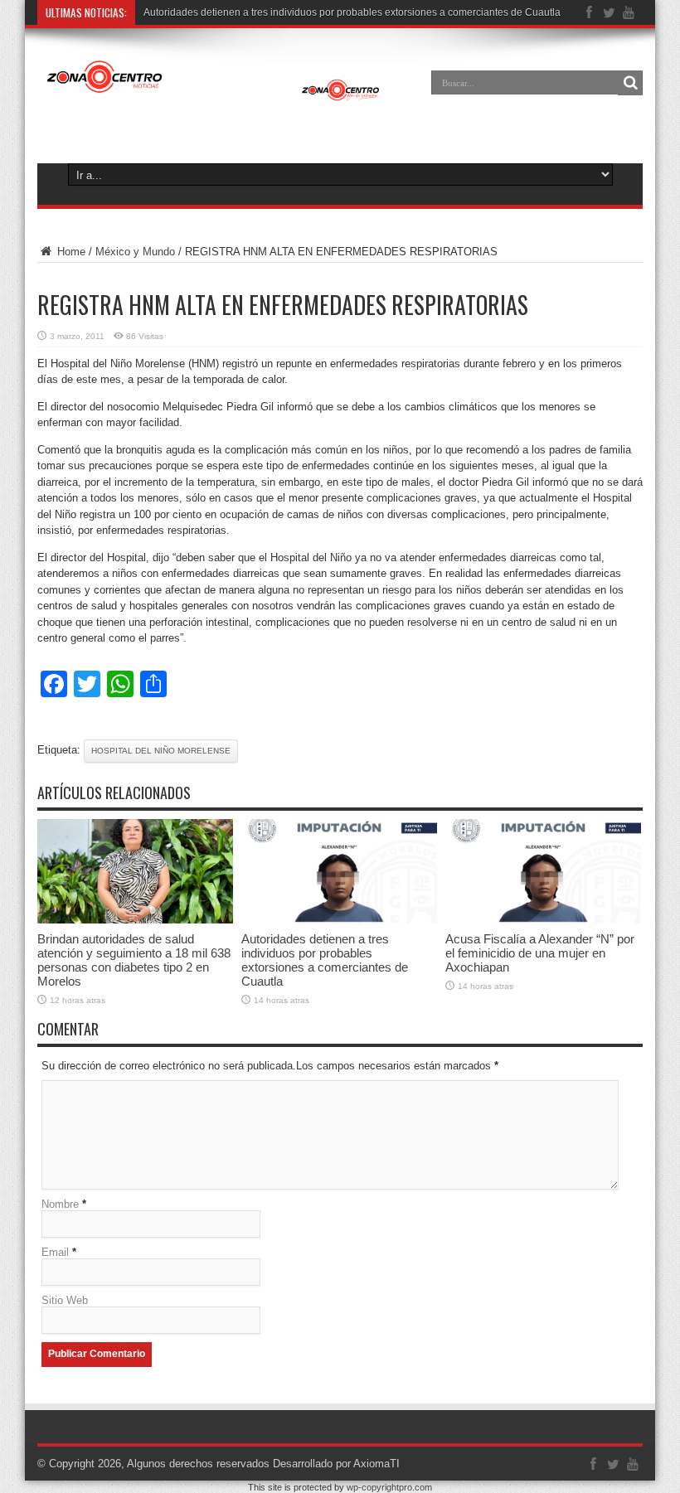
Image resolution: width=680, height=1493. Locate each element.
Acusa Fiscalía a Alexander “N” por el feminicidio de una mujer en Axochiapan (539, 953)
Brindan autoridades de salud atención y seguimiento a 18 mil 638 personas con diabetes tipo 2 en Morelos (134, 960)
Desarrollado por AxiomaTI (336, 1463)
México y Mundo (135, 251)
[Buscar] (630, 82)
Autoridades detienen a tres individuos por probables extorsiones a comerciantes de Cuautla (352, 12)
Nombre (60, 1204)
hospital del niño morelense (161, 750)
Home (69, 251)
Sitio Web (64, 1300)
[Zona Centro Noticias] (213, 94)
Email (55, 1252)
